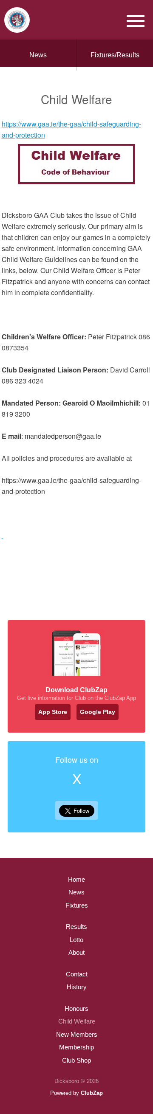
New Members (76, 1034)
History (77, 986)
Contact (77, 974)
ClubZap (92, 1093)
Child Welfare (76, 1021)
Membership (76, 1047)
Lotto (76, 939)
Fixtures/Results (115, 55)
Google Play (97, 711)
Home (76, 879)
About (76, 952)
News (38, 55)
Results (76, 926)
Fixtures (76, 905)
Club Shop (76, 1060)
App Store (52, 711)
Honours (76, 1008)
